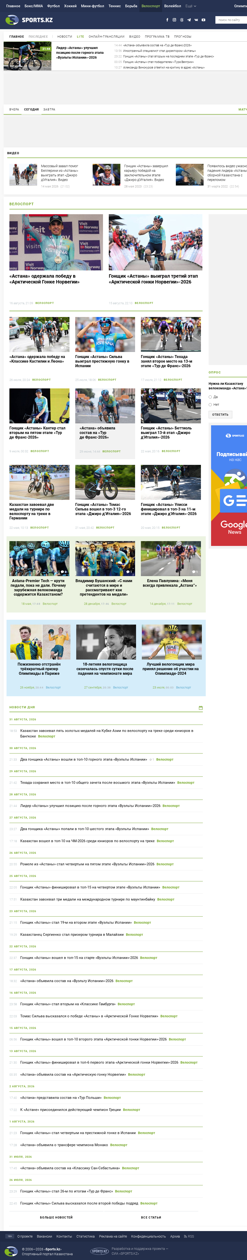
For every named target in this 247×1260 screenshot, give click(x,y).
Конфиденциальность (148, 1236)
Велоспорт (151, 6)
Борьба (131, 6)
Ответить (220, 414)
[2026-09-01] (201, 708)
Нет (216, 404)
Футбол (53, 6)
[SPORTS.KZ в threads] (182, 20)
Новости (65, 36)
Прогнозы (183, 36)
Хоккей (70, 6)
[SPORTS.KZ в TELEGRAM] (189, 20)
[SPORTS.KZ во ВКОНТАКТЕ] (196, 20)
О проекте (25, 1236)
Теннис (115, 6)
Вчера (14, 109)
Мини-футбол (92, 6)
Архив (175, 1236)
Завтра (49, 109)
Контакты (64, 1236)
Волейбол (172, 6)
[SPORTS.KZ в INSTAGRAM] (174, 20)
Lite (80, 36)
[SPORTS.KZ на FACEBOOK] (167, 20)
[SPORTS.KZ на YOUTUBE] (203, 20)
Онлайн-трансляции (107, 36)
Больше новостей (56, 1217)
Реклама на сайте (113, 1236)
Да (215, 397)
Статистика (85, 1236)
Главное (13, 6)
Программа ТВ (157, 36)
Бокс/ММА (34, 6)
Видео (134, 36)
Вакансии (44, 1236)
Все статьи (151, 1217)
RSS (191, 1236)
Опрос (215, 372)
